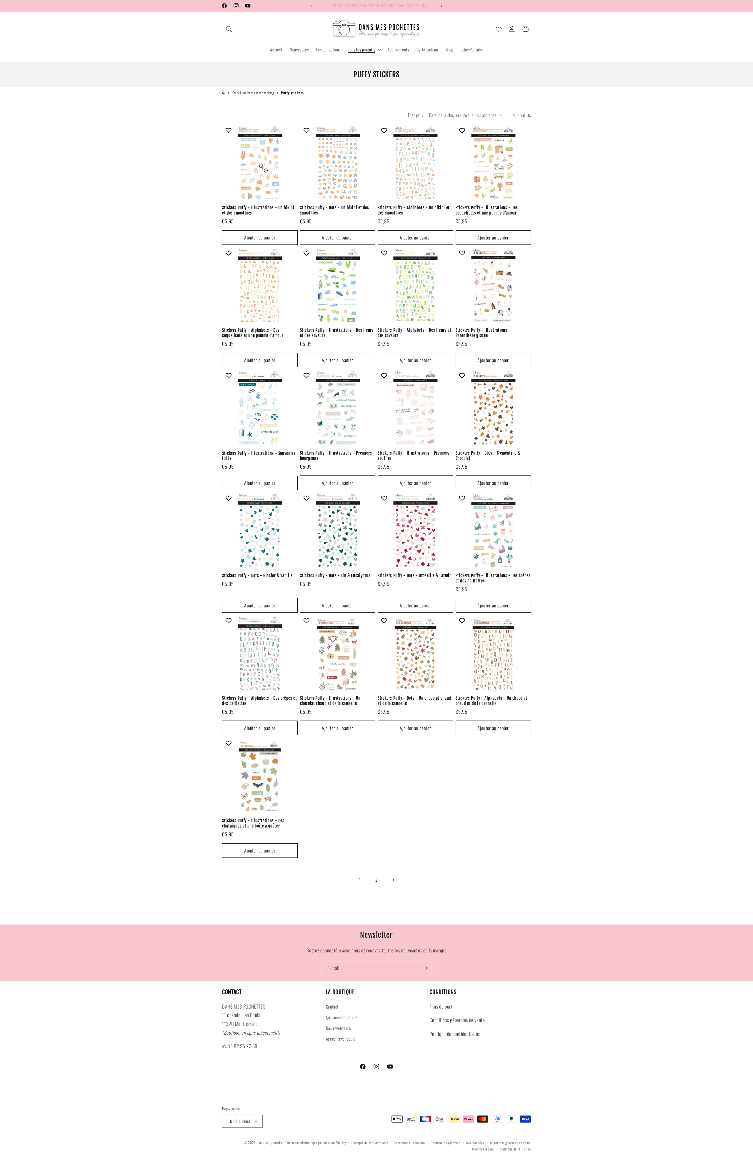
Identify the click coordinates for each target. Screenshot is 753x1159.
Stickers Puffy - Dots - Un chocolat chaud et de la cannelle (414, 701)
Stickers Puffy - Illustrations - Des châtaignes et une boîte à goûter (253, 823)
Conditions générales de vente (457, 1020)
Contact (332, 1006)
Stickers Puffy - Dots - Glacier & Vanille (257, 575)
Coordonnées (475, 1142)
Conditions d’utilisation (409, 1142)
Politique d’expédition (445, 1142)
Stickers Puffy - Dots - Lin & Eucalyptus (335, 575)
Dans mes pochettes (271, 1142)
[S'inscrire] (425, 968)
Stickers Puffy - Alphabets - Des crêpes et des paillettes (259, 701)
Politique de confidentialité (454, 1033)
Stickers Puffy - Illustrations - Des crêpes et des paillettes (493, 578)
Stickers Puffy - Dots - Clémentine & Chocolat (488, 455)
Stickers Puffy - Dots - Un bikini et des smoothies (334, 210)
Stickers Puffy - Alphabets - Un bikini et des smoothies (414, 210)
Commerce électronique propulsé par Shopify (316, 1142)
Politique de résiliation (515, 1148)
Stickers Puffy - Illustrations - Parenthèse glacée (483, 333)
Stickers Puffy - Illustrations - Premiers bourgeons (336, 455)
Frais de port (440, 1006)
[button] (229, 29)
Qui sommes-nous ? (342, 1017)
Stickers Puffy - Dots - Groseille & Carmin (415, 575)
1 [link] (360, 880)
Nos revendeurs (338, 1028)
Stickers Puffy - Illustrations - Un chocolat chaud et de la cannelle (330, 701)
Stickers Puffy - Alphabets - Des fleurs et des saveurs (414, 333)
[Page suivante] (393, 880)
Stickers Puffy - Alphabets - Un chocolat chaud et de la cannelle (491, 701)
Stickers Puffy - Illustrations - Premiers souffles (414, 455)
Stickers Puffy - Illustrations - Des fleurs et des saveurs (337, 333)
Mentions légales (483, 1148)
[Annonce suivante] (441, 6)
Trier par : (415, 115)
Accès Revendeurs (341, 1038)
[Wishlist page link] (499, 29)
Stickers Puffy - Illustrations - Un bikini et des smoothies (258, 210)
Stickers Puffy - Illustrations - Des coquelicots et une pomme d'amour (487, 210)
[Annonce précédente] (311, 6)
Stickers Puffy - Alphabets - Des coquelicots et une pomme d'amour (252, 333)
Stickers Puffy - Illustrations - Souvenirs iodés (258, 455)
